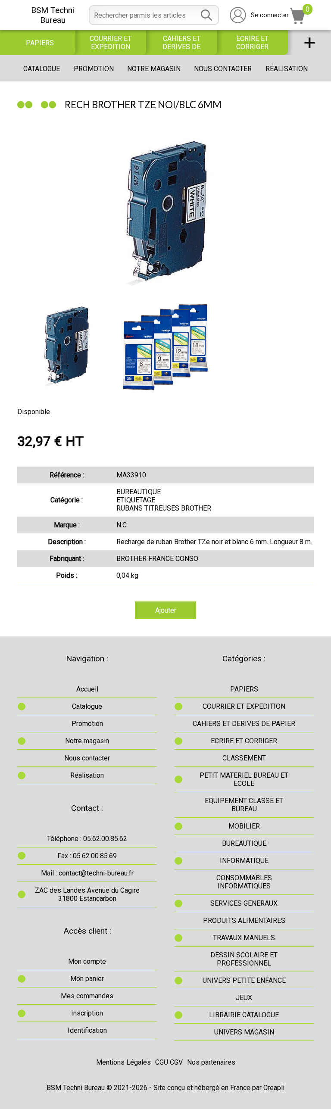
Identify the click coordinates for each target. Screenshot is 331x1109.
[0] (298, 22)
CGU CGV (169, 1062)
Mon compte (87, 961)
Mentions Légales (123, 1062)
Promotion (94, 69)
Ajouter (165, 610)
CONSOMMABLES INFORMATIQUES (244, 882)
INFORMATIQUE (244, 861)
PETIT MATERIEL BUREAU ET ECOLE (244, 779)
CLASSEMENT (244, 758)
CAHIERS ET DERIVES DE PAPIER (181, 42)
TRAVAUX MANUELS (244, 938)
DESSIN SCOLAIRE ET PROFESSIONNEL (244, 959)
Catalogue (41, 69)
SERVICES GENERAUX (244, 903)
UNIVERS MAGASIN (244, 1032)
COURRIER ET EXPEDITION (110, 42)
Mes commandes (87, 996)
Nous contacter (223, 69)
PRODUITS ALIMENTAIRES (244, 920)
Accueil (87, 689)
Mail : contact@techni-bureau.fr (87, 873)
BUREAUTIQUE (244, 843)
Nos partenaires (211, 1062)
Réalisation (286, 69)
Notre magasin (154, 69)
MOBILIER (244, 826)
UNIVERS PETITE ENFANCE (244, 980)
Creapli (273, 1088)
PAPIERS (40, 43)
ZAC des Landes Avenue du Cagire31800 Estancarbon (87, 894)
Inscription (87, 1013)
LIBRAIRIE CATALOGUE (244, 1015)
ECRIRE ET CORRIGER (252, 42)
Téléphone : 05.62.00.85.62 (87, 839)
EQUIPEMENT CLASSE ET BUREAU (244, 805)
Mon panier (87, 979)
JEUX (244, 998)
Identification (87, 1030)
